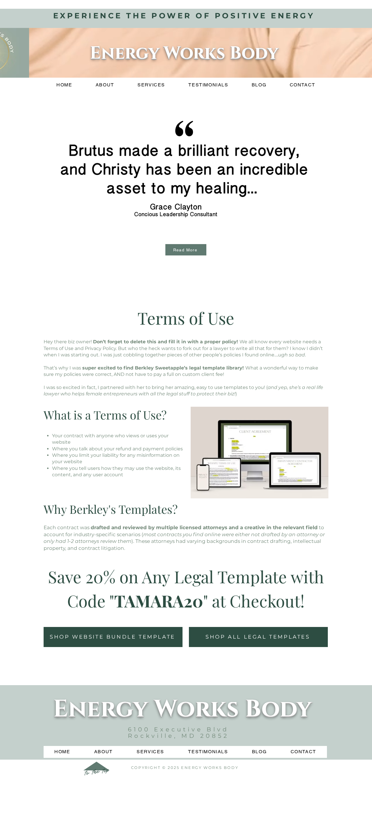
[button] (185, 170)
